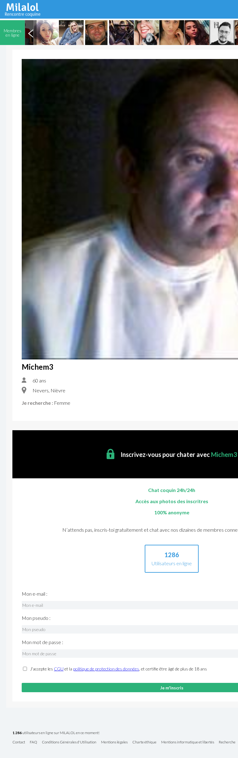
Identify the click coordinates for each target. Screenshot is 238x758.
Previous (31, 32)
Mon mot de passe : (42, 642)
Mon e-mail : (34, 593)
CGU (59, 668)
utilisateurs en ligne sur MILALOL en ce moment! (55, 733)
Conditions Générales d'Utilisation (69, 742)
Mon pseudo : (36, 618)
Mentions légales (114, 742)
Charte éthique (144, 742)
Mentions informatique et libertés (187, 742)
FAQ (33, 742)
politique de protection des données (106, 668)
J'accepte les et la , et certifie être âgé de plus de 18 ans (118, 669)
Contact (18, 742)
